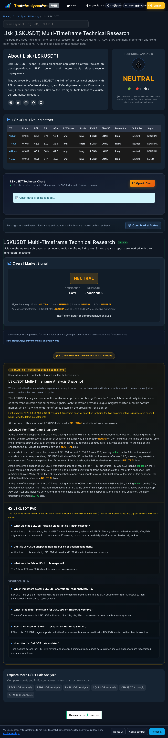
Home (6, 16)
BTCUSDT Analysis (20, 687)
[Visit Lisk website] (11, 103)
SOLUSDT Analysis (104, 687)
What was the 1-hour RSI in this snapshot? (39, 563)
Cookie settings (11, 733)
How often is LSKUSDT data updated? (37, 643)
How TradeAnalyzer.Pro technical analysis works (32, 340)
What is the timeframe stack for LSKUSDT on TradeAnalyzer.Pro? (53, 609)
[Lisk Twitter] (18, 103)
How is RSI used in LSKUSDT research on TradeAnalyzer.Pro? (50, 626)
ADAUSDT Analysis (20, 695)
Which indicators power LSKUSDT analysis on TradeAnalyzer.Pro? (53, 588)
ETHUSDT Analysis (48, 687)
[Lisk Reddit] (41, 103)
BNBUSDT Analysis (76, 687)
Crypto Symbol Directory (26, 16)
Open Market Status (145, 225)
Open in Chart (144, 183)
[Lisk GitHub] (33, 103)
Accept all (157, 731)
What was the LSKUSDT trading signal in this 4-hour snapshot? (52, 525)
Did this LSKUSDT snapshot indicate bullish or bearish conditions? (53, 546)
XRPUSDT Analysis (132, 687)
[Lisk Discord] (26, 103)
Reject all (118, 731)
